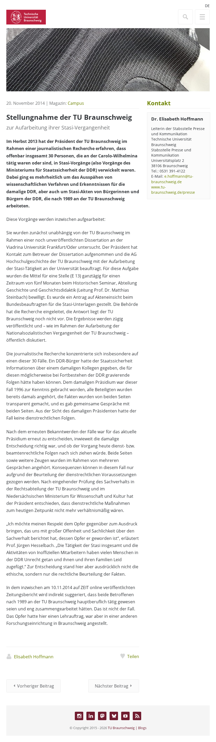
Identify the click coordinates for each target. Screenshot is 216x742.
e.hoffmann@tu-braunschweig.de (172, 179)
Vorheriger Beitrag (35, 686)
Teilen (133, 656)
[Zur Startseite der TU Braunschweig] (26, 16)
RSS (137, 716)
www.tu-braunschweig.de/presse (173, 190)
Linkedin (90, 716)
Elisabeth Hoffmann (33, 657)
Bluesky (114, 716)
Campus (76, 103)
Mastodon (102, 716)
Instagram (79, 716)
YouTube (125, 716)
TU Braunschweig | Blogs (127, 727)
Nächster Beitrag (111, 686)
